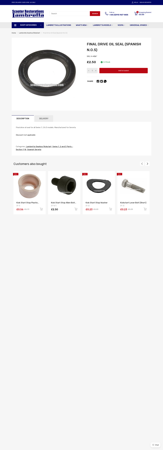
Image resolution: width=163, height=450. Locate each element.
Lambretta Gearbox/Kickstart (38, 146)
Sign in (142, 2)
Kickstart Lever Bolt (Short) (133, 202)
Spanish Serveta (34, 149)
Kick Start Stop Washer (97, 202)
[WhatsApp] (105, 81)
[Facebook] (98, 81)
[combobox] (69, 13)
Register (148, 2)
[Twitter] (101, 81)
